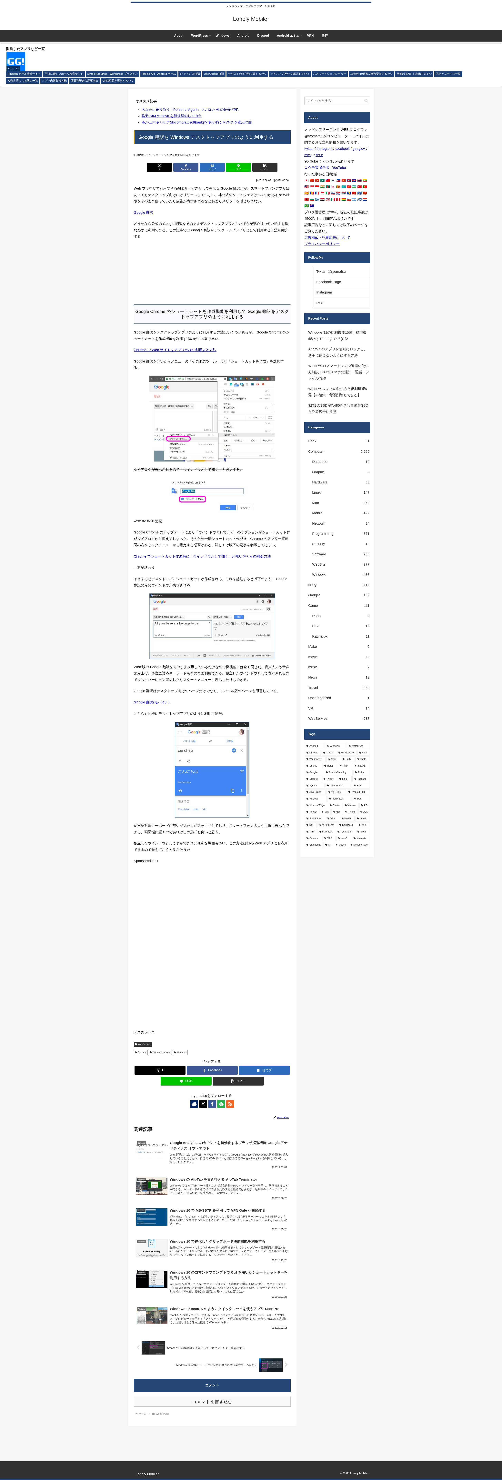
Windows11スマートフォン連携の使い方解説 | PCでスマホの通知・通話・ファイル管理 (338, 372)
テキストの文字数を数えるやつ (247, 73)
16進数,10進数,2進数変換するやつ (371, 73)
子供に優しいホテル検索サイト (64, 73)
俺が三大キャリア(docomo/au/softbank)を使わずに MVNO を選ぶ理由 (197, 122)
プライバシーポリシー (322, 244)
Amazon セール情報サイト (24, 73)
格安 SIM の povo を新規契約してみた (172, 116)
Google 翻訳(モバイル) (152, 702)
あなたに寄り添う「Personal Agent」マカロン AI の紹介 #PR (190, 110)
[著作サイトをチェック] (194, 1104)
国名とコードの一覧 (448, 73)
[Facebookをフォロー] (212, 1104)
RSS (320, 303)
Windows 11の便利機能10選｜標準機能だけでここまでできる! (337, 336)
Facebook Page (328, 282)
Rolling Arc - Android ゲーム (159, 73)
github (318, 155)
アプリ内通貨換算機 (54, 80)
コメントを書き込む (212, 1401)
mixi (307, 155)
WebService (144, 1044)
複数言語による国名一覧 (23, 80)
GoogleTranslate (162, 1052)
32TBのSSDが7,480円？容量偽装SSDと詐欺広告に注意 (338, 408)
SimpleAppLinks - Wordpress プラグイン (112, 73)
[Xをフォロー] (203, 1104)
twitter (309, 149)
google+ (359, 149)
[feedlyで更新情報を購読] (221, 1104)
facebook (342, 149)
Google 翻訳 (143, 212)
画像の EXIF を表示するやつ (414, 73)
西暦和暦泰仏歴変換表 (84, 80)
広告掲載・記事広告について (327, 238)
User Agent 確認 (214, 73)
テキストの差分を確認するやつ (290, 73)
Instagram (324, 149)
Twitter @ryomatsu (331, 271)
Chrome (142, 1052)
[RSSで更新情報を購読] (230, 1104)
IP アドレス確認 (190, 73)
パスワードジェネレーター (329, 73)
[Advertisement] (212, 272)
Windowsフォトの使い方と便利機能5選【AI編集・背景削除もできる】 (337, 392)
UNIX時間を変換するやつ (118, 80)
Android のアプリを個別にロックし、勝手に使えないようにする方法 (337, 352)
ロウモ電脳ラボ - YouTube (325, 168)
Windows (181, 1052)
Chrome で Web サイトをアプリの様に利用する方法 (175, 350)
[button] (264, 167)
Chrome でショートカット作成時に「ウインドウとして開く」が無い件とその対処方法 (202, 556)
